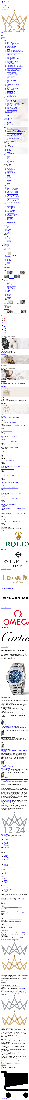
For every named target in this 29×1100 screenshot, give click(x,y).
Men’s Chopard (10, 89)
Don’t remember (11, 1053)
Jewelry (5, 225)
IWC (8, 184)
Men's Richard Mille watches (13, 101)
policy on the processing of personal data (13, 899)
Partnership (6, 857)
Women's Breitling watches (13, 139)
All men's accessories (9, 124)
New (8, 160)
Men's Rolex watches (12, 100)
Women (8, 82)
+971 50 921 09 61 (5, 7)
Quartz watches (10, 213)
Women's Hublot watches (13, 137)
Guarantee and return (8, 867)
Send (2, 914)
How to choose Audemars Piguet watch (10, 726)
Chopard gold (10, 92)
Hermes (8, 152)
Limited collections (11, 47)
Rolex (8, 166)
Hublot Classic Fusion (12, 55)
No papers (15, 1046)
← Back (3, 1042)
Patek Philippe (10, 171)
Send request (4, 936)
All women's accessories (9, 153)
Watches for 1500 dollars (12, 188)
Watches (6, 154)
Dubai (5, 5)
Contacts (6, 856)
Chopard (9, 122)
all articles (3, 719)
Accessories (6, 245)
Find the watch (7, 892)
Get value (3, 1064)
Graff (8, 115)
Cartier (8, 120)
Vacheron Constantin (11, 169)
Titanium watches (11, 207)
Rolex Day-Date (10, 45)
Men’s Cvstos (10, 77)
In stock (8, 49)
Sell (4, 279)
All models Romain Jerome (13, 70)
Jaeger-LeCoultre (10, 1035)
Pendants (9, 241)
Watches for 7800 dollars (12, 194)
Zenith (8, 183)
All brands (6, 40)
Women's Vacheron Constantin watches (16, 131)
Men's (8, 157)
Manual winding (10, 211)
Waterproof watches (11, 215)
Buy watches (7, 887)
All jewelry (6, 244)
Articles (5, 873)
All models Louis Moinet (12, 78)
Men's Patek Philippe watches (14, 104)
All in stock (6, 309)
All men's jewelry (8, 118)
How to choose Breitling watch (8, 737)
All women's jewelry (8, 146)
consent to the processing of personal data (10, 1063)
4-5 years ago (20, 1052)
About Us (6, 855)
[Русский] (4, 320)
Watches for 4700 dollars (12, 192)
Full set (4, 1046)
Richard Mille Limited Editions (14, 53)
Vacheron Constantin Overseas (14, 68)
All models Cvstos (11, 76)
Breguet (8, 165)
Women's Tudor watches (12, 135)
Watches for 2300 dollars (12, 190)
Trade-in (8, 162)
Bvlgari (8, 116)
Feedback (3, 37)
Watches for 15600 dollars (13, 195)
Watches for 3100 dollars (12, 191)
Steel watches (10, 209)
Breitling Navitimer (11, 95)
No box (9, 1046)
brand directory (8, 800)
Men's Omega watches (12, 110)
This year (4, 1052)
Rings (8, 236)
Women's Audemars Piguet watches (15, 134)
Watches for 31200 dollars (13, 196)
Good (20, 1041)
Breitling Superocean (11, 96)
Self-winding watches (12, 210)
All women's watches (9, 141)
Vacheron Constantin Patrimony (14, 65)
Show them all (4, 337)
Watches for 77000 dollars (13, 199)
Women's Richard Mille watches (14, 130)
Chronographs (10, 218)
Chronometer (10, 219)
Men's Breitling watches (12, 111)
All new (5, 270)
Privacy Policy (21, 912)
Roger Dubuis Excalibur (12, 74)
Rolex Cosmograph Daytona (13, 43)
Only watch (22, 1046)
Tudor (8, 173)
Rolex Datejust (10, 42)
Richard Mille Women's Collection (15, 51)
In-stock (8, 156)
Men (8, 81)
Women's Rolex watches (12, 129)
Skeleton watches (11, 222)
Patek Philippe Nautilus (12, 61)
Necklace (9, 238)
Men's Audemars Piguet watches (14, 106)
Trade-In (6, 303)
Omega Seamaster (11, 57)
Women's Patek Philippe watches (14, 133)
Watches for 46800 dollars (13, 198)
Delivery (6, 864)
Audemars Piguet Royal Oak (13, 46)
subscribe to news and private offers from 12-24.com (14, 934)
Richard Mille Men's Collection (14, 50)
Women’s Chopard (11, 91)
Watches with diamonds (12, 214)
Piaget (8, 181)
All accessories (7, 256)
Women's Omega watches (13, 138)
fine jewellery (4, 797)
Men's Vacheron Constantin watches (15, 103)
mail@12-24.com (5, 9)
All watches (6, 223)
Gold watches (10, 204)
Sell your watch (10, 161)
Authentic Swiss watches (6, 350)
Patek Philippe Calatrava (12, 62)
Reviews (6, 859)
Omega (8, 123)
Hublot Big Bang (11, 54)
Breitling (9, 177)
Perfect (15, 1041)
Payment (6, 865)
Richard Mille (10, 168)
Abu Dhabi (9, 927)
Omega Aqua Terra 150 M (13, 58)
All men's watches (8, 112)
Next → (6, 1036)
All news (3, 743)
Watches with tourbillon (12, 221)
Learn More (3, 354)
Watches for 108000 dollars (13, 200)
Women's (9, 158)
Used (25, 1041)
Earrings (8, 237)
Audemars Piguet (11, 172)
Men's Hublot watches (12, 108)
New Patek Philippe (11, 64)
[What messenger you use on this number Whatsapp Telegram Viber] (10, 923)
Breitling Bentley (11, 93)
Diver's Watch (10, 217)
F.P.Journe (11, 278)
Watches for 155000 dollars (13, 202)
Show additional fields (6, 921)
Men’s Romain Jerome (12, 69)
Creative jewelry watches (12, 88)
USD (2, 322)
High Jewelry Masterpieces (13, 84)
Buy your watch (4, 365)
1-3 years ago (11, 1052)
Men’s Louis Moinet (11, 80)
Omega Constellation (11, 59)
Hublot (8, 175)
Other (17, 1035)
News (5, 872)
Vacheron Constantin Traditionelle (15, 66)
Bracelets (9, 240)
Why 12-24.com (4, 397)
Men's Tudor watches (12, 107)
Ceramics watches (11, 206)
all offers (3, 416)
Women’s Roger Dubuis (12, 73)
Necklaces (9, 242)
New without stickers (7, 1041)
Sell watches (16, 303)
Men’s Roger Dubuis (11, 72)
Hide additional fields (16, 921)
